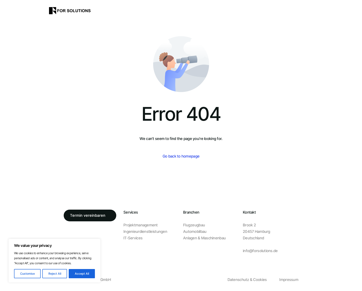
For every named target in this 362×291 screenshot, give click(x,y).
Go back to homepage (181, 156)
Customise (27, 273)
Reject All (54, 273)
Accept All (82, 273)
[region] (54, 261)
